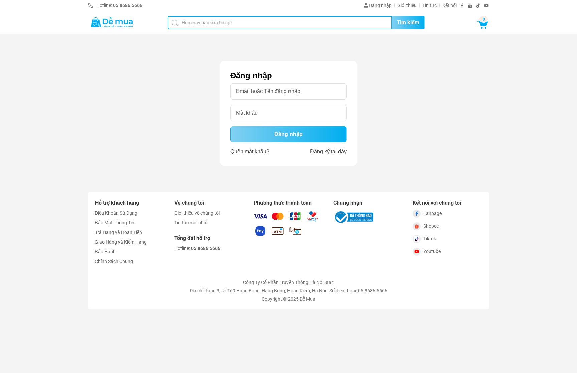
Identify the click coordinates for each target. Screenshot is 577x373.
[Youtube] (486, 5)
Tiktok (429, 238)
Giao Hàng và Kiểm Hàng (121, 242)
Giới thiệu (407, 5)
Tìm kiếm (408, 22)
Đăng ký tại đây (328, 151)
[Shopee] (470, 5)
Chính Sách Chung (114, 261)
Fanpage (432, 213)
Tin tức (429, 5)
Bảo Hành (105, 251)
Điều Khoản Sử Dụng (116, 213)
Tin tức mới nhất (191, 222)
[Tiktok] (478, 5)
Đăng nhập (380, 5)
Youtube (432, 251)
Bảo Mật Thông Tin (114, 222)
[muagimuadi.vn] (112, 22)
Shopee (431, 226)
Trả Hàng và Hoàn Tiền (118, 232)
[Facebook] (462, 5)
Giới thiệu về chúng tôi (197, 213)
